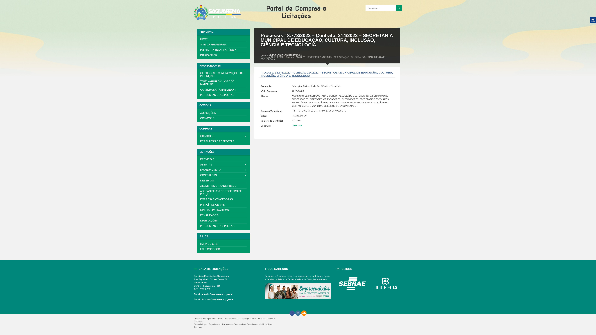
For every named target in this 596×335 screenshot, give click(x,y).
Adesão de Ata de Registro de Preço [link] (221, 192)
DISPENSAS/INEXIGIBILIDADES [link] (284, 55)
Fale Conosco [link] (210, 249)
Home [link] (204, 39)
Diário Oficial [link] (209, 55)
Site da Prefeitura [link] (213, 44)
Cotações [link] (207, 118)
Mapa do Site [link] (209, 244)
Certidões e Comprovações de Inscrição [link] (222, 74)
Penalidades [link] (209, 215)
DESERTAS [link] (207, 180)
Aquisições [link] (208, 113)
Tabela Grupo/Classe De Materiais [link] (217, 83)
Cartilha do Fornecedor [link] (218, 89)
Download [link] (297, 125)
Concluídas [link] (208, 175)
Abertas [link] (206, 164)
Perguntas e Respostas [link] (217, 95)
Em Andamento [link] (210, 170)
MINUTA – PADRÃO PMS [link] (214, 210)
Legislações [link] (209, 220)
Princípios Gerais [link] (212, 204)
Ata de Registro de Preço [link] (218, 186)
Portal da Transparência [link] (218, 50)
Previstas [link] (207, 159)
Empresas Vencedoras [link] (216, 199)
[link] (217, 13)
